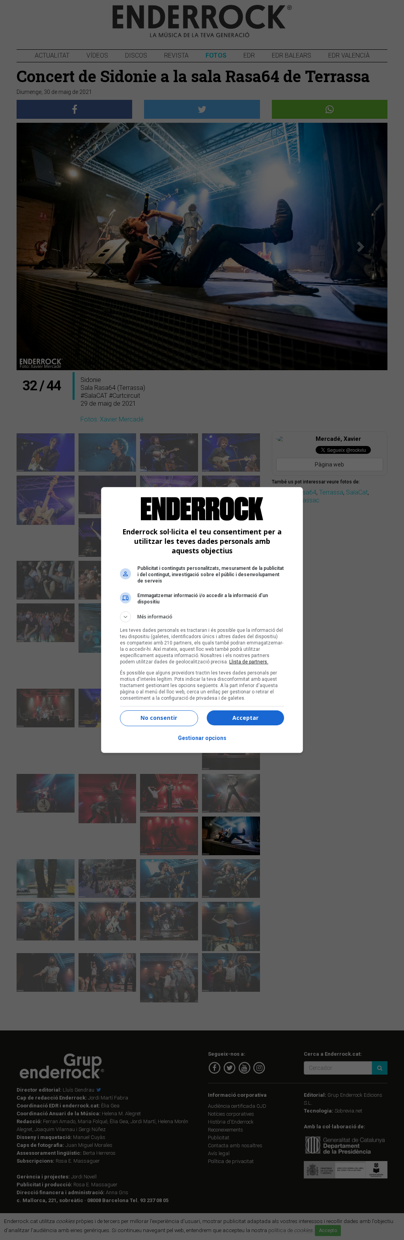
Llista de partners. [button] (248, 662)
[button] (202, 616)
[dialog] (202, 620)
